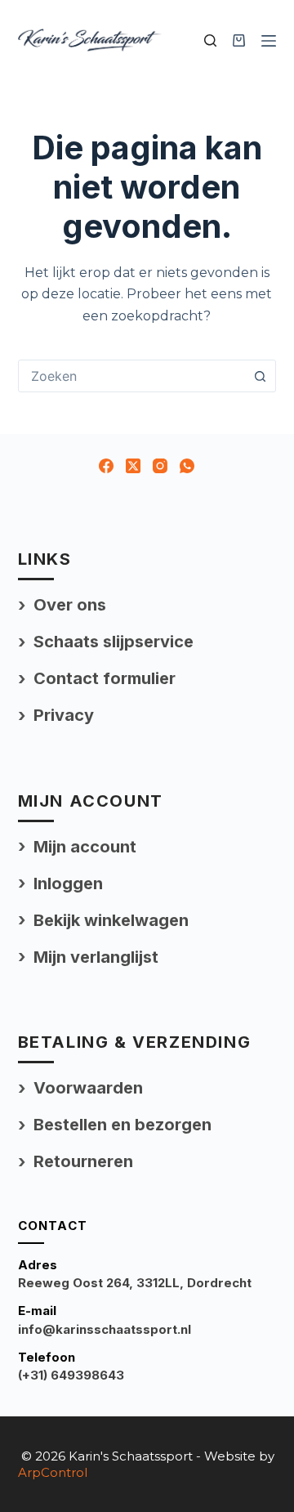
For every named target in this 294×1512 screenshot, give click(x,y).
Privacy (63, 715)
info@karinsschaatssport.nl (104, 1329)
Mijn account (84, 847)
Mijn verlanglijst (95, 957)
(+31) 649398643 (71, 1375)
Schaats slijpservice (113, 641)
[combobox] (132, 376)
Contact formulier (104, 678)
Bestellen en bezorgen (122, 1124)
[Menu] (268, 41)
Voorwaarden (88, 1088)
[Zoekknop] (259, 375)
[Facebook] (106, 466)
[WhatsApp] (187, 466)
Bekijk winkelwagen (111, 920)
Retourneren (83, 1161)
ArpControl (52, 1472)
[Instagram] (160, 466)
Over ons (69, 605)
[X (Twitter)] (133, 466)
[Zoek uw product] (210, 40)
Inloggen (68, 883)
